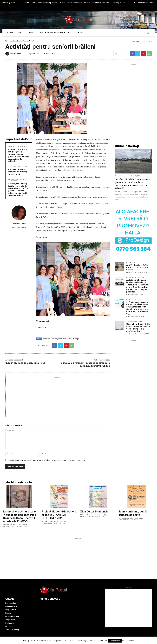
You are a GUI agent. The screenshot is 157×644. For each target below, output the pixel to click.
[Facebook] (152, 8)
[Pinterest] (143, 53)
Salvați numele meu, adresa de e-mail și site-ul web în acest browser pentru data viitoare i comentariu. (47, 460)
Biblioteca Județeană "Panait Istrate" (19, 41)
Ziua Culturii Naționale (94, 511)
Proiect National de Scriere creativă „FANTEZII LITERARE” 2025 (59, 515)
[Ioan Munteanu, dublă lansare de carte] (136, 496)
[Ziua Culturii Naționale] (97, 496)
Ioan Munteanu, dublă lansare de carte (133, 513)
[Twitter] (137, 53)
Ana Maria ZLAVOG (9, 526)
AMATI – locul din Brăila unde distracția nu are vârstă (18, 171)
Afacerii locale (131, 299)
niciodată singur (73, 339)
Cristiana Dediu (18, 54)
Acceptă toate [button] (114, 641)
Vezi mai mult (128, 640)
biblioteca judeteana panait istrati (54, 339)
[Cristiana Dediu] (7, 54)
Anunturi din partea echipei (17, 179)
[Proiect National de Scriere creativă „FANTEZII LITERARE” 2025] (59, 496)
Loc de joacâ (12, 166)
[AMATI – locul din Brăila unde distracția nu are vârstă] (119, 266)
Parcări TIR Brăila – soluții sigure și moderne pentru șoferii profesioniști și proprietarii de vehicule (18, 155)
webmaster (126, 176)
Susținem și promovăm (134, 321)
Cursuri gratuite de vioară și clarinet (25, 363)
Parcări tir (11, 146)
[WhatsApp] (149, 53)
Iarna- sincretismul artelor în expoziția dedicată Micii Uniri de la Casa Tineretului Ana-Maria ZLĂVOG (20, 516)
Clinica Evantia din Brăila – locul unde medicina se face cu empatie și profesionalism (138, 327)
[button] (148, 32)
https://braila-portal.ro (19, 227)
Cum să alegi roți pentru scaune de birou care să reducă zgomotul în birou (85, 364)
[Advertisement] (57, 396)
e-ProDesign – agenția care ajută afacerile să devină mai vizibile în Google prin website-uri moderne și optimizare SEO (137, 308)
